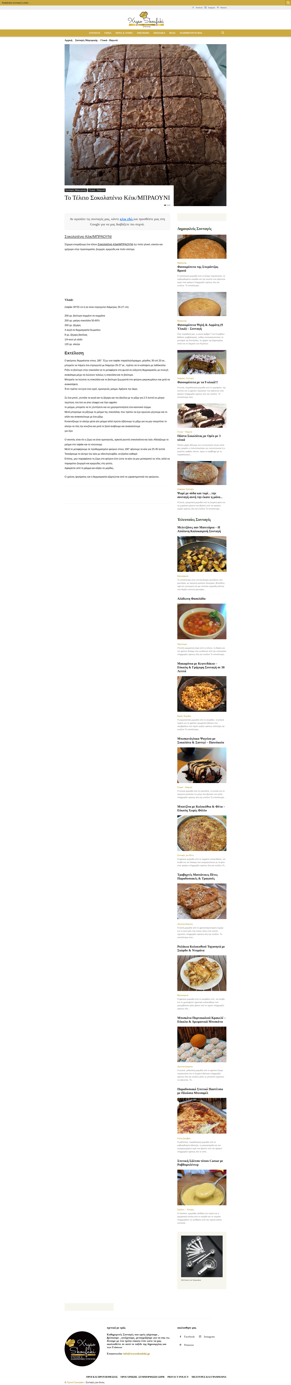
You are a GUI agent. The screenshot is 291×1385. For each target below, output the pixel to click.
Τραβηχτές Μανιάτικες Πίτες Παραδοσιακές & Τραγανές (197, 876)
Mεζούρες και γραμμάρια (209, 1377)
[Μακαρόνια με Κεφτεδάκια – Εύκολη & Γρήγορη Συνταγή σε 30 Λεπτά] (201, 694)
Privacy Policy (178, 1377)
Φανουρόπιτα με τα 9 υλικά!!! (197, 382)
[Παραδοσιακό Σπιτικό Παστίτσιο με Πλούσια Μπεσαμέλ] (201, 1116)
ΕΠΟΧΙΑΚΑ (159, 33)
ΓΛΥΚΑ (107, 33)
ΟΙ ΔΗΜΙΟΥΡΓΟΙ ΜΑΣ (191, 33)
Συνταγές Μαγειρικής (86, 40)
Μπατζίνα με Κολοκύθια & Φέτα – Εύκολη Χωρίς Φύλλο (201, 808)
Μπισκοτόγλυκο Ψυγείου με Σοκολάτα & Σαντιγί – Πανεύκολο (200, 740)
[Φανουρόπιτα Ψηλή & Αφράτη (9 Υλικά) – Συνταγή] (201, 304)
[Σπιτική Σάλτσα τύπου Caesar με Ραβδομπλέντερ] (201, 1187)
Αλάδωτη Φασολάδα (191, 598)
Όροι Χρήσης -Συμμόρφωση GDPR (142, 1377)
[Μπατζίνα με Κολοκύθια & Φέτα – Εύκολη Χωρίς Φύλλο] (201, 833)
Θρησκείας (182, 262)
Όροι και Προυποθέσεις (102, 1377)
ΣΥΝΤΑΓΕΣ (94, 33)
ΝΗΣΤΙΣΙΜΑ (143, 33)
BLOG (172, 33)
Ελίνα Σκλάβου (184, 1138)
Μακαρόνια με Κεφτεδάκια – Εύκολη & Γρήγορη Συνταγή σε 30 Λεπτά (201, 667)
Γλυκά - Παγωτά (97, 190)
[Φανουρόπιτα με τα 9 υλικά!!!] (201, 362)
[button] (222, 33)
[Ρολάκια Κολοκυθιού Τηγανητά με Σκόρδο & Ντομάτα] (201, 973)
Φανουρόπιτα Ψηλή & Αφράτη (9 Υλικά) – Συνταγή (200, 326)
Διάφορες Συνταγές (185, 378)
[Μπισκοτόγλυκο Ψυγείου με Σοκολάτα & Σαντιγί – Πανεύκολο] (201, 765)
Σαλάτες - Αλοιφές (185, 1209)
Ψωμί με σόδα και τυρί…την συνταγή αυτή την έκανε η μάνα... (199, 495)
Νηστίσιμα (182, 644)
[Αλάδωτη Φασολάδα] (201, 622)
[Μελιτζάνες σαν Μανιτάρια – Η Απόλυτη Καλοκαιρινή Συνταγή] (201, 554)
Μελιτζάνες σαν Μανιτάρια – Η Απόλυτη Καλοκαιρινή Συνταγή (199, 529)
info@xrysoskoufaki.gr (136, 1353)
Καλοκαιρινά (182, 576)
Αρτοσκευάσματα (185, 923)
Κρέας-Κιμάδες (184, 716)
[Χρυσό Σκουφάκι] (145, 20)
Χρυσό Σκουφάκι (75, 1382)
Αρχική (68, 40)
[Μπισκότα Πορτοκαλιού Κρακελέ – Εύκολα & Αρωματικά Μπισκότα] (201, 1044)
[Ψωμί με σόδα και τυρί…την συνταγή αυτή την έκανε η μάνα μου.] (201, 473)
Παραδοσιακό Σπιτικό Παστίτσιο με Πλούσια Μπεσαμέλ (200, 1091)
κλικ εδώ (127, 219)
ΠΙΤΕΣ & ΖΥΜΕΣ (124, 33)
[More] (123, 497)
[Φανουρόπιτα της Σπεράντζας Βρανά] (201, 247)
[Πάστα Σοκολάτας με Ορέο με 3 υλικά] (201, 416)
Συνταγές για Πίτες (185, 855)
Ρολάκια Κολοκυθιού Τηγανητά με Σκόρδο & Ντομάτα (201, 948)
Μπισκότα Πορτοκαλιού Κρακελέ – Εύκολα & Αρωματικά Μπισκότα (201, 1019)
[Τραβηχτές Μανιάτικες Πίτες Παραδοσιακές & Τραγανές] (201, 901)
